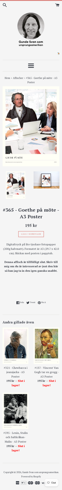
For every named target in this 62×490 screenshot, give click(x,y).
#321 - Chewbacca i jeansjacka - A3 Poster (15, 372)
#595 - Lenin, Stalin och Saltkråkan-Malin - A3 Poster (15, 437)
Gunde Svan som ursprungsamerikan (40, 472)
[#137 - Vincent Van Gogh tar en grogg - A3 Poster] (46, 346)
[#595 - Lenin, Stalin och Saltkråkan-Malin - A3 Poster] (15, 411)
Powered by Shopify (31, 476)
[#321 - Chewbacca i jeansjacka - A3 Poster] (15, 346)
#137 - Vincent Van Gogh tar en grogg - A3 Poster (46, 372)
